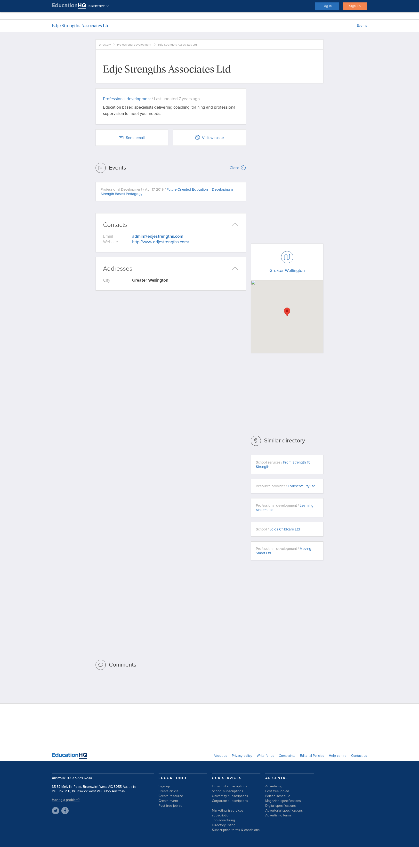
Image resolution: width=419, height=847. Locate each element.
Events (362, 26)
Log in (327, 6)
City (106, 280)
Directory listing (223, 825)
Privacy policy (242, 756)
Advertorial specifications (284, 810)
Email (108, 236)
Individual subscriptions (229, 786)
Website (110, 241)
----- (214, 806)
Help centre (337, 756)
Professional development (134, 44)
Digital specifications (280, 806)
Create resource (171, 796)
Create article (168, 791)
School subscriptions (227, 791)
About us (220, 756)
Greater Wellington (287, 270)
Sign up (355, 6)
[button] (287, 312)
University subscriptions (230, 796)
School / (278, 529)
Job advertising (223, 820)
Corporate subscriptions (230, 801)
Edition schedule (277, 796)
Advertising (273, 786)
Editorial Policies (312, 756)
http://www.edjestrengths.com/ (160, 241)
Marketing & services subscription (227, 812)
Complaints (287, 756)
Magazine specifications (283, 801)
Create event (168, 801)
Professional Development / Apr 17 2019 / (167, 191)
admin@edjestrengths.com (157, 236)
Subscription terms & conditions (236, 830)
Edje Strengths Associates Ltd (81, 25)
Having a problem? (66, 800)
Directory (105, 44)
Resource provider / (285, 486)
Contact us (359, 756)
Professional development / (285, 507)
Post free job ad (170, 806)
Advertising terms (278, 815)
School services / (283, 464)
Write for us (265, 756)
